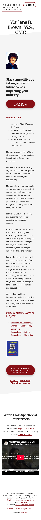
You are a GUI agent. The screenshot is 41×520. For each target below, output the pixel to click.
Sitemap (10, 508)
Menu (31, 5)
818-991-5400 (23, 502)
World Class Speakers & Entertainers (12, 7)
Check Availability (20, 104)
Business (14, 380)
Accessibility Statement (25, 508)
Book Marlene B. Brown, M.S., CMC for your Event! (20, 370)
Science (26, 383)
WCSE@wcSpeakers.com (24, 504)
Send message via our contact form (20, 500)
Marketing (16, 383)
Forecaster (25, 380)
